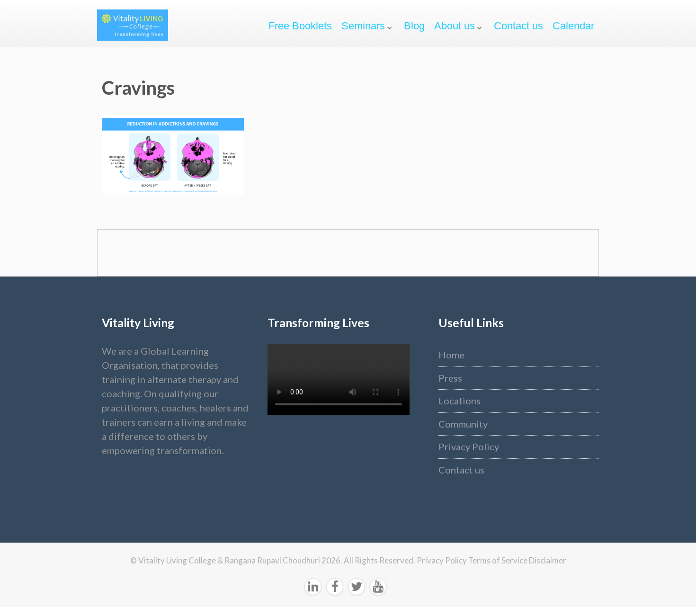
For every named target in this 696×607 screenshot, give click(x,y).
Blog (414, 26)
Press (450, 378)
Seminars (363, 26)
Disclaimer (547, 560)
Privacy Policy (468, 446)
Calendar (573, 26)
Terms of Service (498, 560)
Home (451, 354)
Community (463, 423)
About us (454, 26)
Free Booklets (300, 26)
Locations (459, 400)
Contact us (518, 26)
